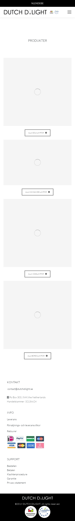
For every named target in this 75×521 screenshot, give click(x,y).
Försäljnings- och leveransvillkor (24, 425)
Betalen (11, 470)
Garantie (11, 478)
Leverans (12, 419)
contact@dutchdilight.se (20, 388)
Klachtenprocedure (17, 474)
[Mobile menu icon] (69, 12)
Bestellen (12, 465)
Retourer (12, 431)
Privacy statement (16, 482)
